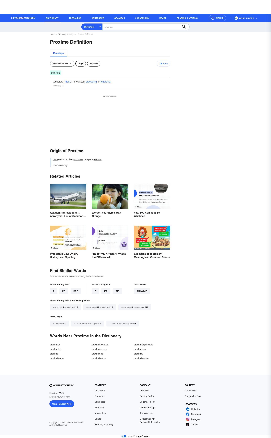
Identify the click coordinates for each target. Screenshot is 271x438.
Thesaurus (100, 396)
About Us (144, 390)
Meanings (58, 53)
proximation (140, 349)
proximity (138, 353)
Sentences (100, 401)
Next (67, 81)
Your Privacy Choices (139, 436)
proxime (142, 291)
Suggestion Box (193, 396)
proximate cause (100, 344)
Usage (98, 418)
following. (105, 81)
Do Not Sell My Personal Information (150, 420)
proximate (78, 159)
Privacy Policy (147, 396)
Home (52, 34)
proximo (97, 159)
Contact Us (190, 390)
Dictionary (89, 26)
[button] (217, 18)
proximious (97, 353)
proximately (56, 349)
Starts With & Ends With (65, 307)
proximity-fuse (57, 358)
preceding (91, 81)
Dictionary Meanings (66, 34)
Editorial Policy (147, 401)
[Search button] (185, 27)
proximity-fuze (99, 358)
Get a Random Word (62, 403)
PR (63, 291)
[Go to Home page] (23, 18)
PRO (75, 291)
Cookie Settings (148, 407)
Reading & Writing (104, 424)
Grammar (99, 407)
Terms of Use (146, 413)
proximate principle (143, 344)
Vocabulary (100, 413)
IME (117, 291)
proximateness (99, 349)
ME (106, 291)
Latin (55, 159)
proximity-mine (141, 358)
